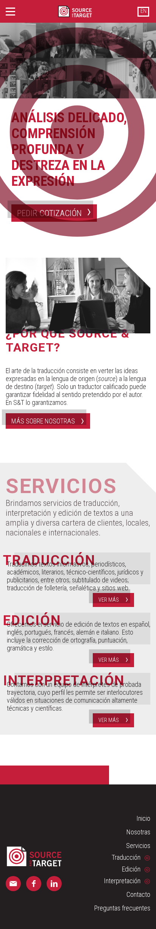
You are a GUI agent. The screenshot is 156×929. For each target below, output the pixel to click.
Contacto (138, 894)
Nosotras (138, 832)
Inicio (143, 818)
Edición (131, 869)
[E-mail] (13, 883)
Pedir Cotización (49, 213)
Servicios (138, 846)
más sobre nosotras (43, 421)
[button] (10, 12)
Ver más (108, 600)
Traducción (126, 857)
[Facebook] (33, 883)
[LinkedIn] (54, 883)
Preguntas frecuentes (122, 908)
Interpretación (122, 881)
